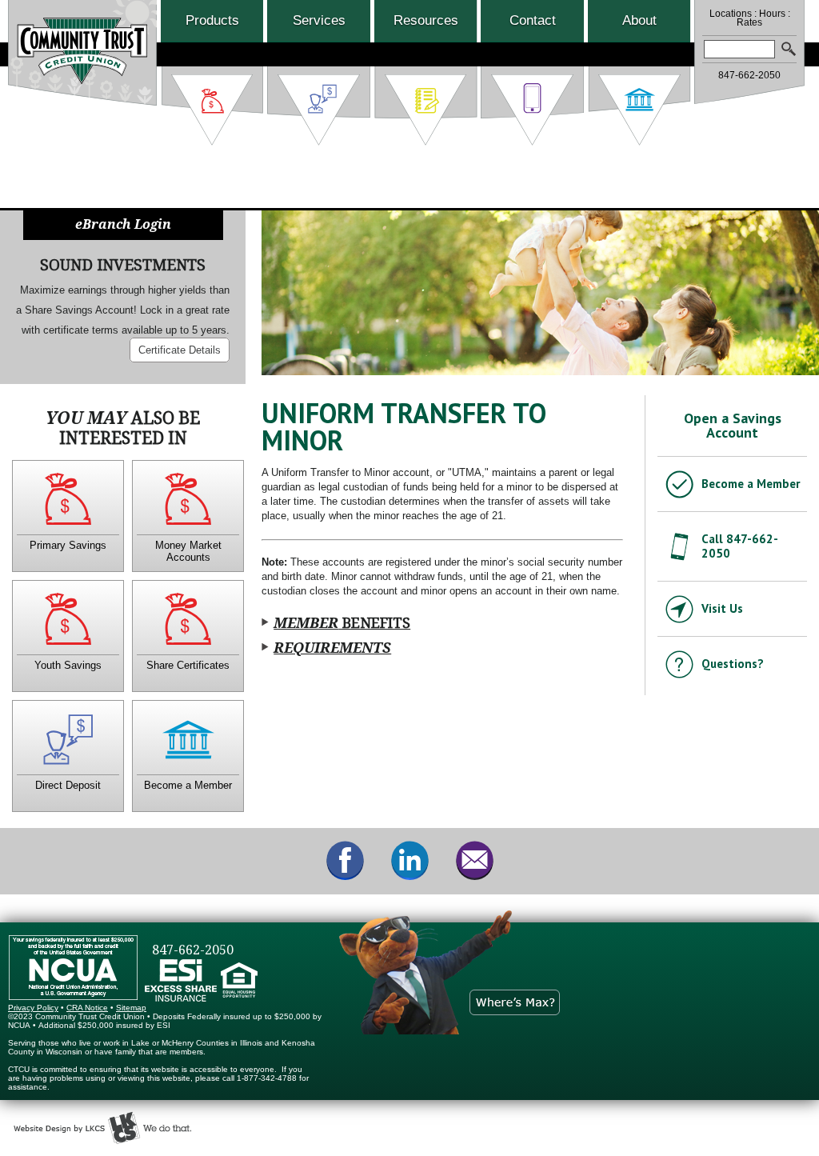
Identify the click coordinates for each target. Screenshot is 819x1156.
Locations (730, 13)
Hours (772, 13)
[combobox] (739, 49)
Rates (749, 22)
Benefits (342, 622)
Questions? (732, 663)
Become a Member (750, 483)
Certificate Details (179, 350)
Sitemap (131, 1007)
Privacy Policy (33, 1007)
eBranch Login (123, 224)
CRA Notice (87, 1007)
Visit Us (722, 608)
